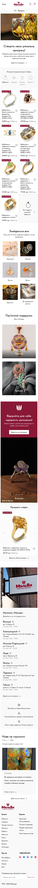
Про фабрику (6, 857)
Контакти (5, 860)
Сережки (5, 822)
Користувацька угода (26, 833)
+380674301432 (24, 853)
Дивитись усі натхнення (19, 432)
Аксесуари (5, 847)
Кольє (4, 837)
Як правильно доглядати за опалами (17, 777)
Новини (4, 740)
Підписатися (31, 877)
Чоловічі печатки (7, 825)
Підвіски (4, 831)
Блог (12, 740)
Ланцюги (5, 828)
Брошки (4, 844)
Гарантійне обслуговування (24, 820)
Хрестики (5, 834)
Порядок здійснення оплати (26, 829)
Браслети (5, 840)
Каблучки (5, 819)
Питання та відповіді (26, 824)
